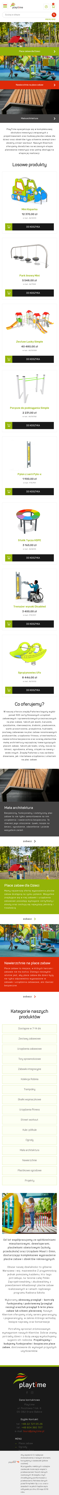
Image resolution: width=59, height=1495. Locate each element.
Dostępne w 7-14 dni (29, 1028)
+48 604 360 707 (32, 1428)
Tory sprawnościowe (29, 1059)
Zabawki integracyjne (29, 1069)
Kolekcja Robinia (29, 1079)
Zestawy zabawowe (29, 1039)
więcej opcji (50, 19)
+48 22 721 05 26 (32, 1424)
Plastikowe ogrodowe (30, 1170)
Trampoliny (29, 1089)
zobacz (27, 841)
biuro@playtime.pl (33, 1431)
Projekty (29, 1180)
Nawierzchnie (29, 1160)
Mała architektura (29, 1150)
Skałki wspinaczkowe (29, 1099)
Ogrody (30, 1140)
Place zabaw (26, 1443)
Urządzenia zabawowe (29, 1049)
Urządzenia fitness (29, 1109)
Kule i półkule (29, 1130)
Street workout (29, 1120)
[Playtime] (16, 6)
